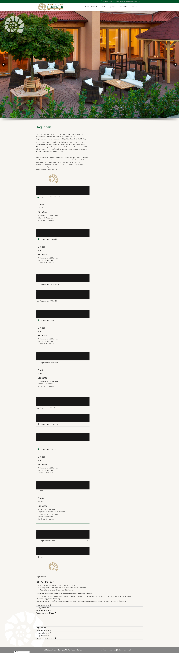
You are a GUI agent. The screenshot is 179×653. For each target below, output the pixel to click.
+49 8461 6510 (107, 1)
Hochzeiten (124, 7)
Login (130, 650)
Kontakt (103, 650)
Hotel (103, 7)
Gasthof (94, 7)
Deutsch (18, 652)
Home (87, 7)
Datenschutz (121, 650)
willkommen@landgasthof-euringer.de (128, 1)
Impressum (112, 650)
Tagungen (112, 7)
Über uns (135, 7)
